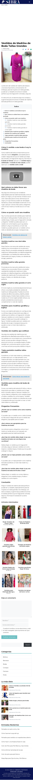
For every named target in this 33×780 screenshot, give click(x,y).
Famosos (5, 671)
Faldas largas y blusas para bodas (19, 700)
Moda (4, 675)
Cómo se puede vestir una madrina (14, 118)
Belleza (5, 657)
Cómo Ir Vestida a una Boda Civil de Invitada (19, 686)
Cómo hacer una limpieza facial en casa (13, 741)
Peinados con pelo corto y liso (10, 729)
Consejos (5, 667)
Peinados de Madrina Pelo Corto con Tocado (20, 716)
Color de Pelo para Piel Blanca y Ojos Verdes (14, 746)
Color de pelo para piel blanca (10, 754)
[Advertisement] (16, 24)
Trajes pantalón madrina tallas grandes (15, 135)
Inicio (2, 5)
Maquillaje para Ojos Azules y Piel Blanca (13, 758)
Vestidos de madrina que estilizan (14, 133)
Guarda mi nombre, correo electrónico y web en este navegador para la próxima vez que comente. (17, 630)
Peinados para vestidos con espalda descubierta (16, 737)
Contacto (17, 770)
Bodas (6, 5)
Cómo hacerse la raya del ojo (10, 733)
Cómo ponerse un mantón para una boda (19, 708)
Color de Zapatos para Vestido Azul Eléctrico (19, 694)
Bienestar (6, 660)
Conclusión (7, 143)
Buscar (28, 645)
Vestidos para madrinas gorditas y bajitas (16, 131)
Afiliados (20, 771)
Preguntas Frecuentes (10, 141)
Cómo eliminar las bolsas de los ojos (12, 750)
